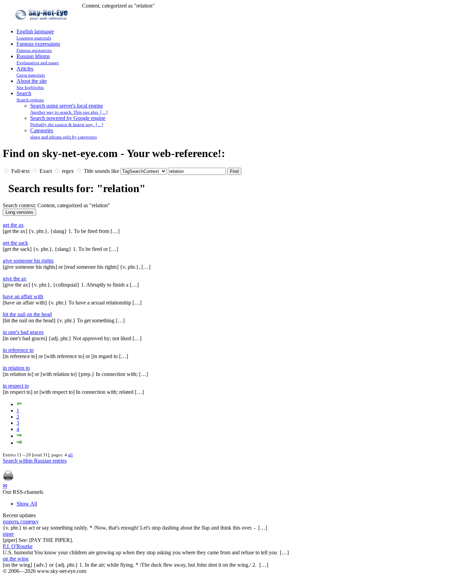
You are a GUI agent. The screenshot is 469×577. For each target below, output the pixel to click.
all (70, 454)
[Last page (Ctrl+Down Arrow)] (19, 443)
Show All (26, 504)
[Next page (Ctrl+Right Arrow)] (19, 436)
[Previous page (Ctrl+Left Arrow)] (19, 404)
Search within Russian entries (35, 461)
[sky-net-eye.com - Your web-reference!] (42, 25)
